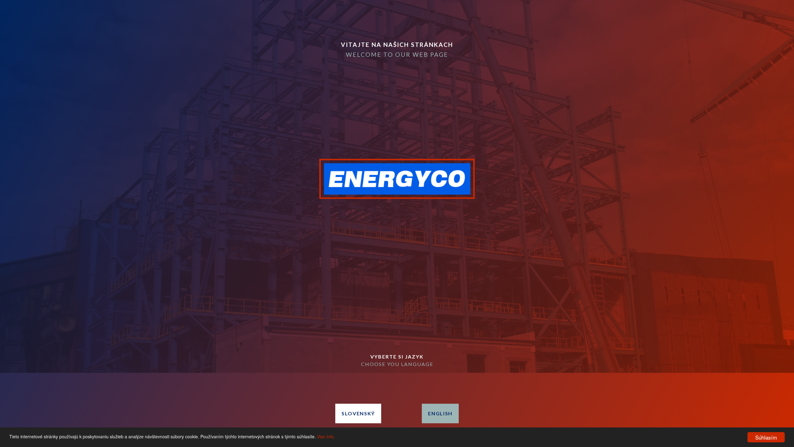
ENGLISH (440, 413)
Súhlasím (766, 437)
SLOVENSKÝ (358, 413)
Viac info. (326, 436)
